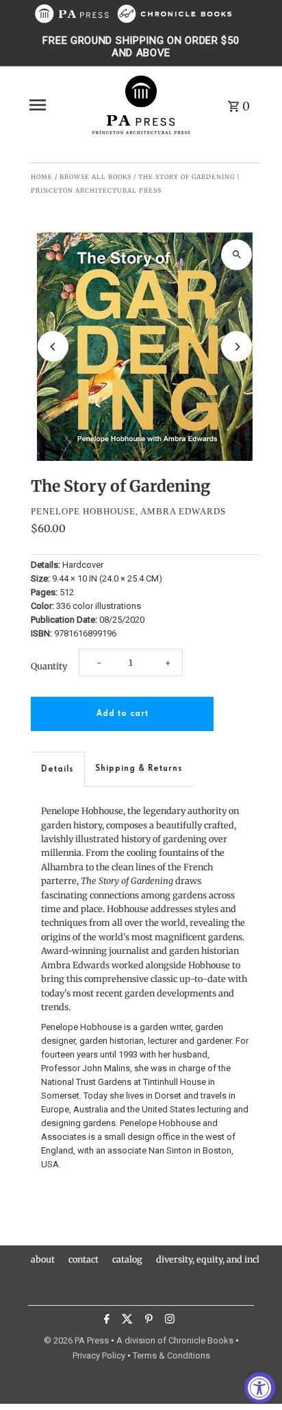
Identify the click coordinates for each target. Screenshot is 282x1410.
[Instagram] (168, 1321)
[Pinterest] (147, 1321)
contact (83, 1259)
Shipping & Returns (139, 768)
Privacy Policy (99, 1355)
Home (42, 176)
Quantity (49, 665)
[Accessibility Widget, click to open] (259, 1387)
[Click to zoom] (236, 254)
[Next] (236, 346)
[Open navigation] (55, 105)
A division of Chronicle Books (174, 1340)
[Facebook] (105, 1321)
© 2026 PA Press (76, 1340)
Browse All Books (95, 176)
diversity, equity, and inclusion (219, 1259)
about (43, 1259)
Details (57, 769)
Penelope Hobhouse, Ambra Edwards (128, 511)
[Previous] (53, 346)
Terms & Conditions (171, 1355)
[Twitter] (125, 1321)
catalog (127, 1259)
